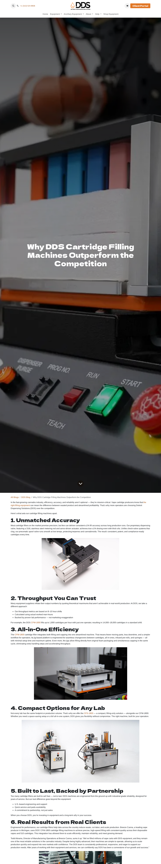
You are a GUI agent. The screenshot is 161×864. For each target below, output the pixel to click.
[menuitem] (45, 14)
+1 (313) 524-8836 (27, 6)
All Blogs (15, 497)
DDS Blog (25, 497)
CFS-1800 (88, 713)
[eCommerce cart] (127, 5)
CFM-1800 (36, 622)
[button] (13, 5)
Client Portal (140, 5)
